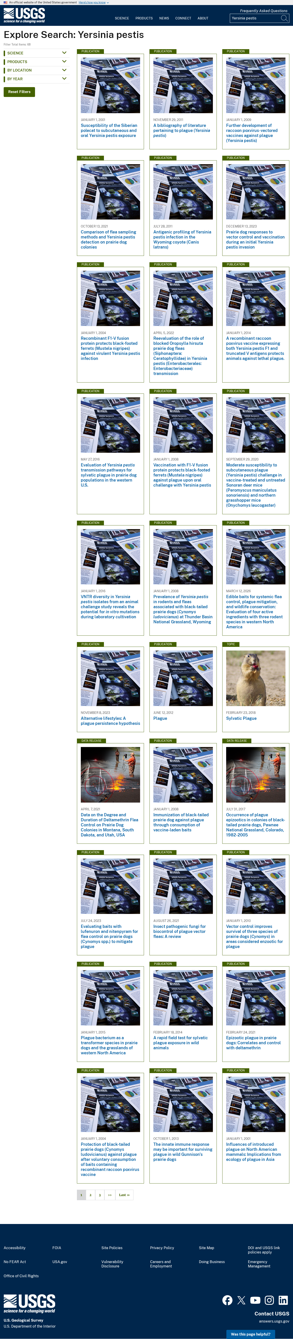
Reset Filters (19, 92)
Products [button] (17, 62)
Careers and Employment (161, 1264)
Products (144, 18)
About (203, 18)
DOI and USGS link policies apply (264, 1250)
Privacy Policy (162, 1248)
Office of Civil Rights (21, 1276)
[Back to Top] (276, 1322)
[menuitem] (122, 15)
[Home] (24, 22)
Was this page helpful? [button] (251, 1334)
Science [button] (15, 53)
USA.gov (59, 1262)
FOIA (56, 1248)
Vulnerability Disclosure (112, 1264)
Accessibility (15, 1248)
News (164, 18)
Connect (183, 18)
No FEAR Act (15, 1262)
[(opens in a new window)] (227, 1299)
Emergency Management (259, 1264)
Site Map (206, 1248)
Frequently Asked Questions (264, 11)
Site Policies (111, 1248)
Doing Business (212, 1262)
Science (122, 18)
